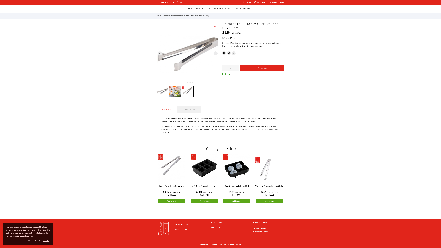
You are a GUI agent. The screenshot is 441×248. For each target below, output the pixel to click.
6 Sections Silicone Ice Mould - (204, 186)
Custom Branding (242, 9)
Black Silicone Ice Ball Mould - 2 (237, 186)
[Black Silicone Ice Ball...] (248, 163)
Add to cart (262, 68)
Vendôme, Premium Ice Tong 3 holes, (269, 186)
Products (200, 9)
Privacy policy (34, 241)
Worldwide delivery (261, 232)
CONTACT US (217, 222)
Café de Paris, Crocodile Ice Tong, (171, 186)
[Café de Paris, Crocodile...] (182, 163)
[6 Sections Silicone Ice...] (215, 163)
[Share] (224, 53)
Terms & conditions (260, 228)
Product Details (189, 110)
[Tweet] (229, 53)
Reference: (226, 38)
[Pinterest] (234, 53)
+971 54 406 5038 (181, 229)
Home (189, 9)
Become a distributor (219, 9)
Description (166, 110)
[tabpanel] (188, 53)
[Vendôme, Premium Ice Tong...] (280, 163)
